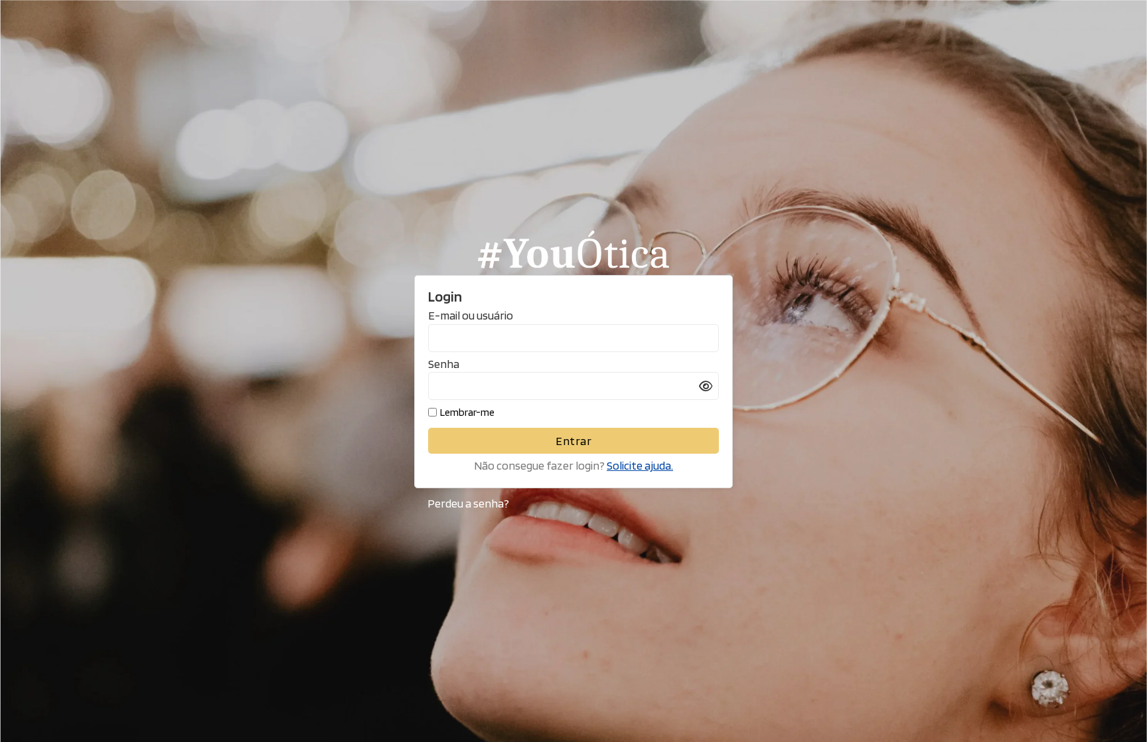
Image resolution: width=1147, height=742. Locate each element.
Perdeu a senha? (468, 503)
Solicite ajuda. (640, 465)
